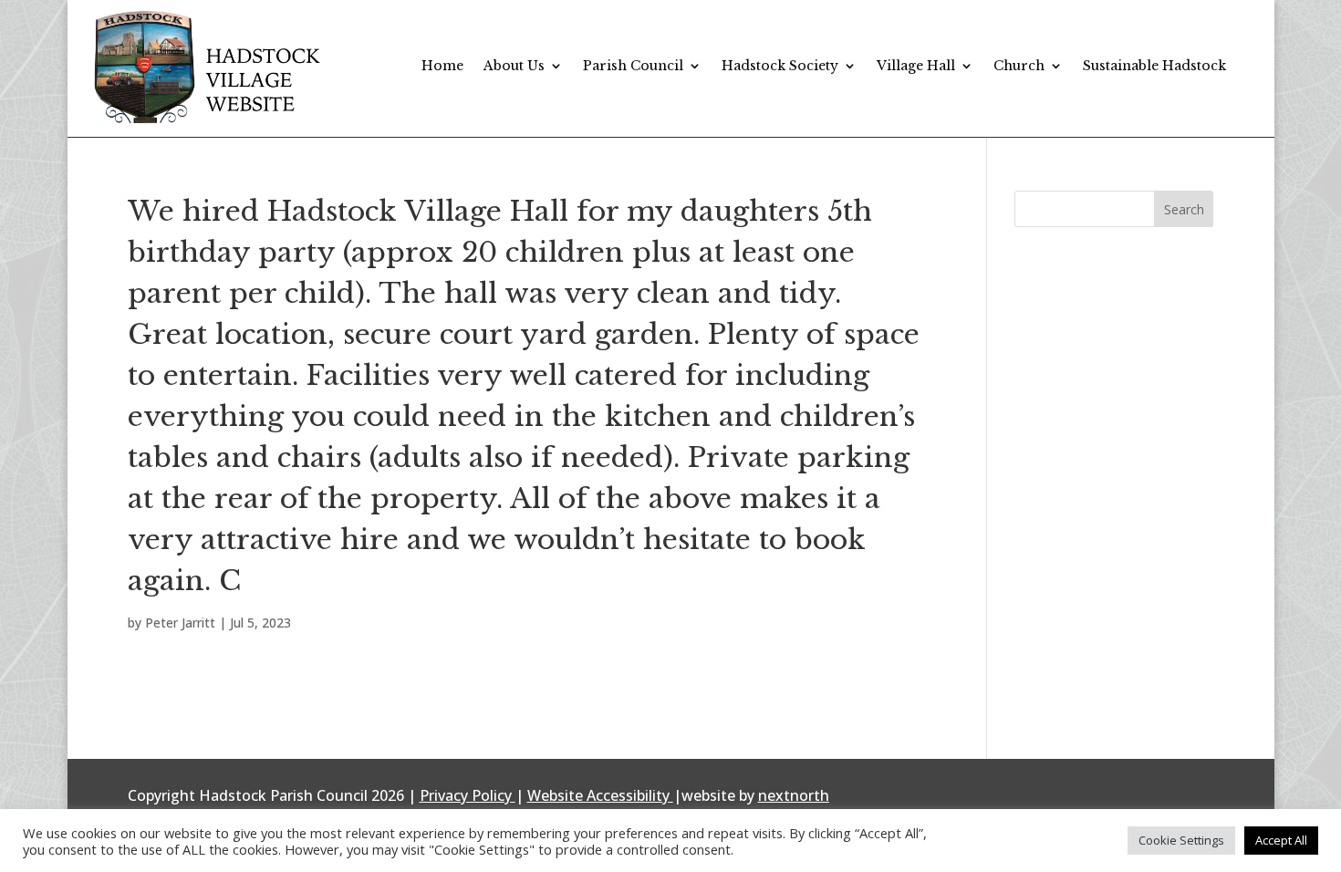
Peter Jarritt (180, 622)
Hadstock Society (780, 65)
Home (442, 65)
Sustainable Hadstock (1154, 65)
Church (1019, 65)
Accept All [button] (1281, 840)
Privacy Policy (466, 795)
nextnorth (793, 795)
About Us (514, 65)
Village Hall (916, 65)
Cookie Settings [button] (1181, 840)
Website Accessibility (598, 795)
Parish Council (633, 65)
